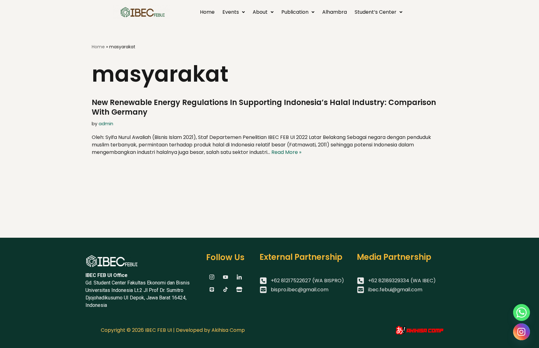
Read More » (286, 152)
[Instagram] (521, 331)
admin (106, 124)
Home (207, 12)
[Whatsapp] (521, 312)
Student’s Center (375, 12)
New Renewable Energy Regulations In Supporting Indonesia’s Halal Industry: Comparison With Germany (264, 107)
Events (230, 12)
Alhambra (334, 12)
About (260, 12)
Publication (294, 12)
